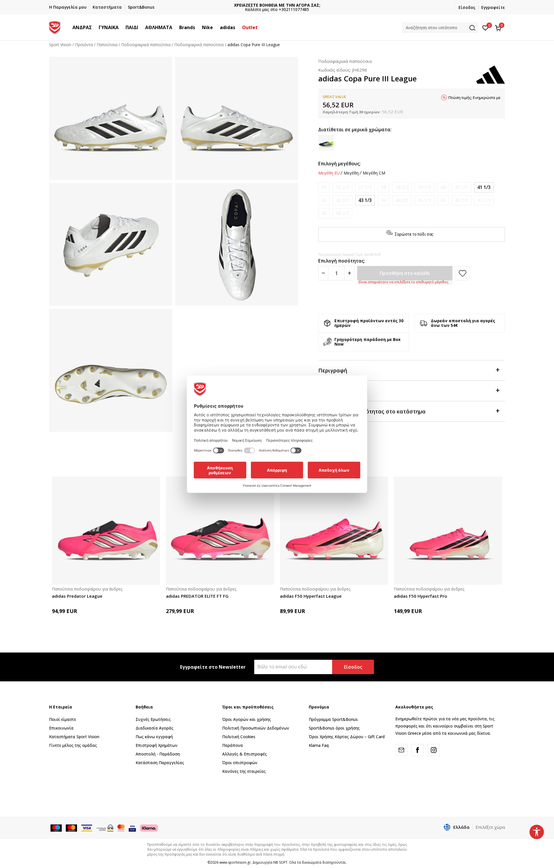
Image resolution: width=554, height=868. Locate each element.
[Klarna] (149, 827)
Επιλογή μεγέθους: (339, 163)
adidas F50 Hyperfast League (311, 596)
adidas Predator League (77, 596)
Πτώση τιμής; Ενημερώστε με (474, 97)
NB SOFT (280, 862)
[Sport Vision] (54, 27)
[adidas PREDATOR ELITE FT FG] (220, 531)
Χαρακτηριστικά (339, 390)
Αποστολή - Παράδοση (158, 754)
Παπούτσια (107, 44)
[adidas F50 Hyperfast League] (334, 531)
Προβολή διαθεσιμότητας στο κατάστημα (372, 411)
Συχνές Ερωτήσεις (153, 719)
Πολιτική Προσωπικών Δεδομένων (255, 728)
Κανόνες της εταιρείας (244, 771)
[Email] (401, 750)
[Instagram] (433, 750)
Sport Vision (60, 44)
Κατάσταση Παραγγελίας (160, 762)
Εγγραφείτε (493, 7)
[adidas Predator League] (106, 531)
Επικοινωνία (61, 728)
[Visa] (132, 827)
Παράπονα (232, 745)
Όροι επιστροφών (239, 762)
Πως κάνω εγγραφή (154, 736)
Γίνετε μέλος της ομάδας (73, 745)
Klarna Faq (319, 745)
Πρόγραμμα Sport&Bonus (333, 719)
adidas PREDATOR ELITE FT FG (197, 596)
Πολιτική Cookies (238, 736)
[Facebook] (417, 750)
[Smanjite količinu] (323, 273)
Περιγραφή (332, 370)
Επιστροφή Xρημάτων (156, 745)
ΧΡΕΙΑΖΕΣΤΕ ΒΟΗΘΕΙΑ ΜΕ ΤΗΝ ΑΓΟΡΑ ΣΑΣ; (235, 5)
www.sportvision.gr (235, 862)
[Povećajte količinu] (349, 273)
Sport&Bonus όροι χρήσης (334, 728)
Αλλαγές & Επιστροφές (244, 754)
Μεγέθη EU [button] (329, 173)
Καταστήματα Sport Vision (74, 736)
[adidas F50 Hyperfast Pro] (448, 531)
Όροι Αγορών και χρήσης (246, 719)
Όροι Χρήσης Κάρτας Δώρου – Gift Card (347, 736)
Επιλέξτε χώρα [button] (490, 827)
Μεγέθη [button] (351, 173)
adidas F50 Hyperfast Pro (420, 596)
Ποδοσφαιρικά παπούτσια (146, 44)
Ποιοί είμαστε (62, 719)
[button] (94, 27)
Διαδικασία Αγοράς (154, 728)
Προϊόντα (84, 44)
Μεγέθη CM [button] (374, 173)
